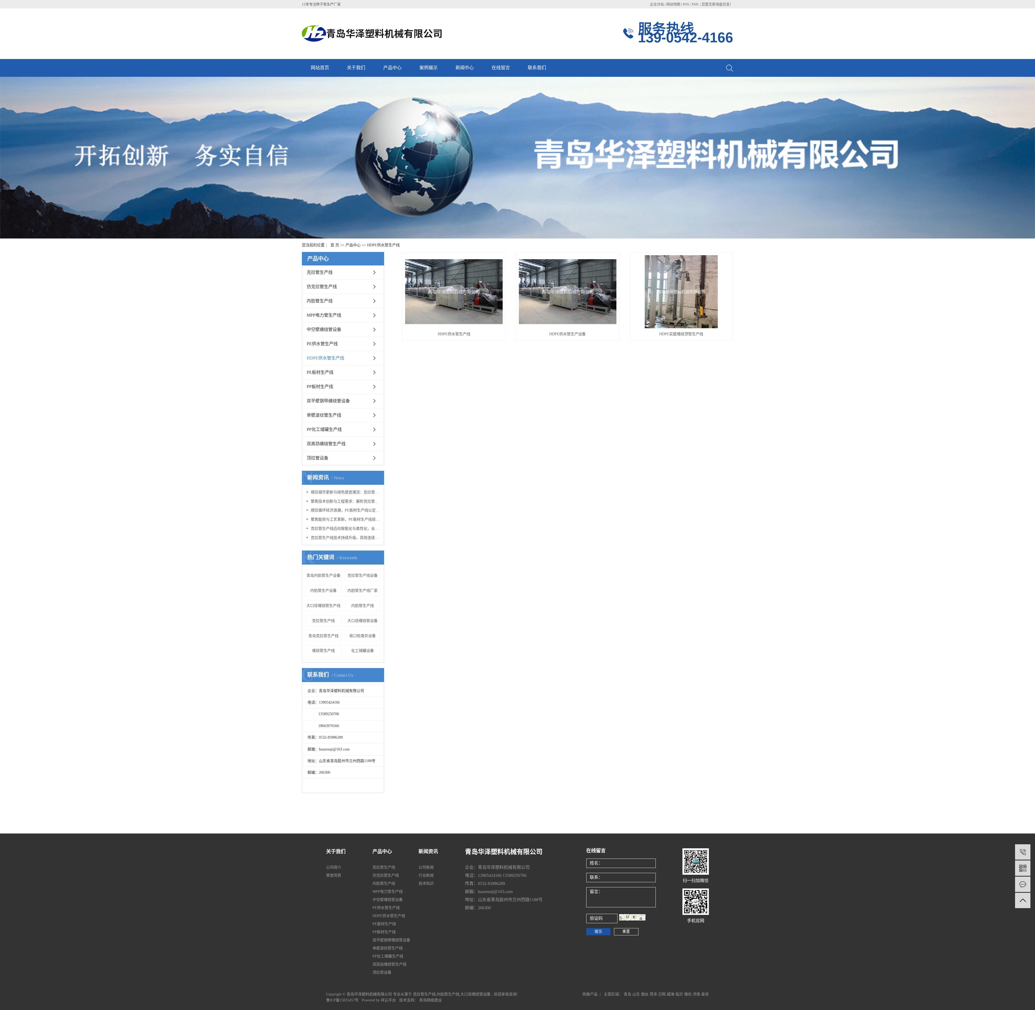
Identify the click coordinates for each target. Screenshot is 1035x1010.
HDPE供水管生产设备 (567, 334)
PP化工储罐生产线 (324, 429)
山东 (636, 994)
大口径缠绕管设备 (362, 621)
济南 (696, 994)
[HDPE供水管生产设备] (567, 291)
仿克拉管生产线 (322, 286)
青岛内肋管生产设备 (323, 575)
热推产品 (590, 994)
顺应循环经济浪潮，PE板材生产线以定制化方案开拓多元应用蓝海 (345, 510)
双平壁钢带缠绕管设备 (328, 401)
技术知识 (426, 883)
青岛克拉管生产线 (323, 636)
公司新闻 (426, 867)
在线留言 (501, 67)
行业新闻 (426, 875)
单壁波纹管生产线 (324, 415)
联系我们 (537, 67)
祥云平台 (388, 1000)
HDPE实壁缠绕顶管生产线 (681, 334)
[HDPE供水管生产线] (454, 291)
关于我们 (356, 67)
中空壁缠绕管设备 (324, 329)
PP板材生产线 (320, 386)
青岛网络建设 (430, 1000)
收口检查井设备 (362, 636)
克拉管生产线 (320, 272)
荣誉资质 (333, 875)
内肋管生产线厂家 (362, 591)
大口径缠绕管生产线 (323, 606)
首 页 (334, 245)
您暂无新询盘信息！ (717, 4)
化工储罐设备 (362, 651)
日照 (662, 994)
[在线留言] (1022, 884)
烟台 (644, 994)
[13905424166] (1022, 852)
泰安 (705, 994)
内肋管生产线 (320, 301)
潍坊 (688, 994)
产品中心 (392, 67)
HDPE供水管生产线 (383, 245)
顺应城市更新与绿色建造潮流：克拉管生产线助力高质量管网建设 (345, 492)
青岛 (627, 994)
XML (695, 4)
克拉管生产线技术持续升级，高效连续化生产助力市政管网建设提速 (345, 538)
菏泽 (653, 994)
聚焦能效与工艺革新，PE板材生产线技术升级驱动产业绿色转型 (345, 519)
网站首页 (320, 67)
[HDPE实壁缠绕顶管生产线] (681, 291)
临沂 (679, 994)
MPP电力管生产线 (324, 315)
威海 (670, 994)
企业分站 (657, 4)
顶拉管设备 (317, 458)
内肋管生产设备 (323, 591)
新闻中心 (465, 67)
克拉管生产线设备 (362, 575)
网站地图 (673, 4)
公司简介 (333, 867)
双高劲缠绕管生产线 (326, 443)
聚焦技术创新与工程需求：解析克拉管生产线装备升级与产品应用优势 (345, 501)
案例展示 (428, 67)
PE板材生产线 (320, 372)
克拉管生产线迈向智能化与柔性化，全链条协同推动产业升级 (345, 529)
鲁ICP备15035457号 (342, 1000)
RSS (686, 4)
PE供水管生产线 (322, 343)
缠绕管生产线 (323, 651)
